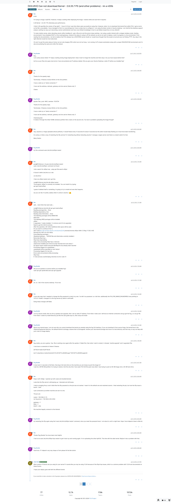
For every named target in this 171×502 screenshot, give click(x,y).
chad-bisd (36, 462)
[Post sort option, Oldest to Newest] (130, 9)
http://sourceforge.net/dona (88, 476)
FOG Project (92, 498)
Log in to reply (137, 9)
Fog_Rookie (37, 53)
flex (35, 14)
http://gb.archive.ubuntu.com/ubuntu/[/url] (51, 230)
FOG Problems (32, 9)
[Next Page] (89, 484)
